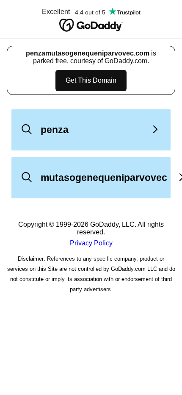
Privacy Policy (91, 243)
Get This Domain (91, 80)
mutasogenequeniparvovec (104, 177)
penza (55, 129)
